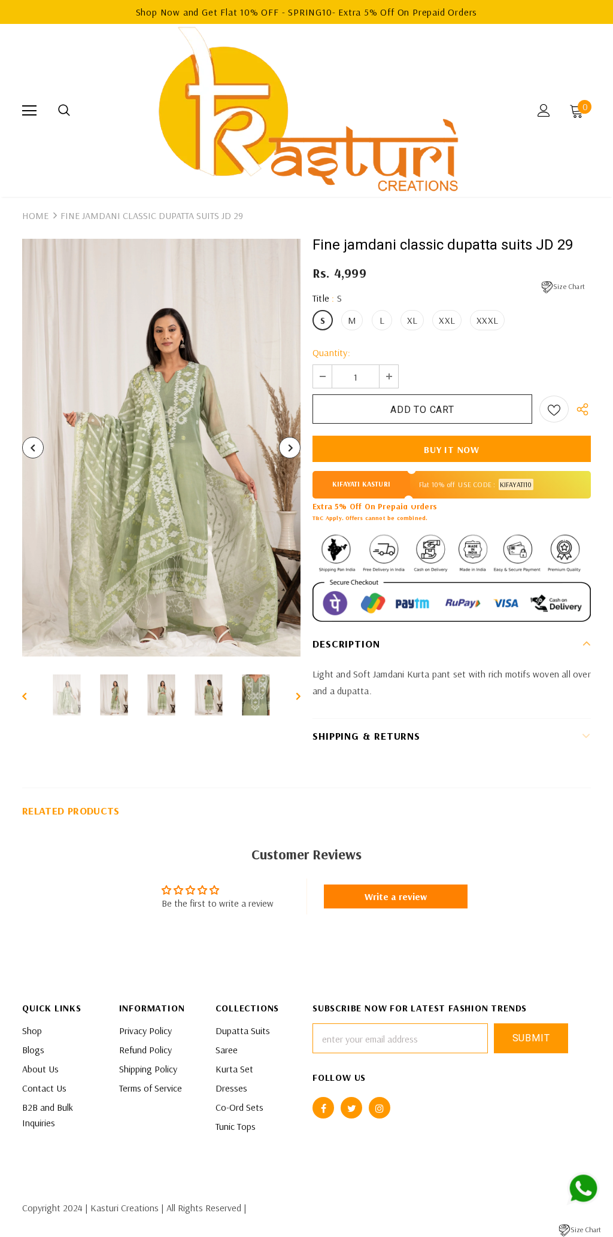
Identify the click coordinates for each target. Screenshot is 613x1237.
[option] (161, 448)
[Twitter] (351, 1108)
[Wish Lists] (554, 409)
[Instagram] (379, 1108)
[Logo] (308, 110)
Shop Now (159, 12)
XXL (447, 320)
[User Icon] (544, 110)
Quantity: (331, 352)
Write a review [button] (396, 896)
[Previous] (33, 447)
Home (35, 215)
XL (412, 320)
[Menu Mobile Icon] (29, 111)
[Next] (290, 447)
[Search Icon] (64, 111)
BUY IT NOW (452, 449)
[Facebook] (323, 1108)
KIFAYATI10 (516, 484)
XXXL (487, 320)
